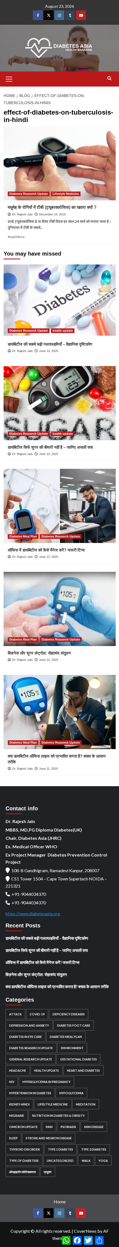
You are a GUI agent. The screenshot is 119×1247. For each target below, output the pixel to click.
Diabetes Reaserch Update (28, 193)
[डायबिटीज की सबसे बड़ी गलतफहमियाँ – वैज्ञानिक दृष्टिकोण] (60, 300)
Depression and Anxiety (29, 1025)
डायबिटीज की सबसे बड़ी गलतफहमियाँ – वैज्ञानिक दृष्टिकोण (50, 344)
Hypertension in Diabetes (30, 1093)
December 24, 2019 (52, 214)
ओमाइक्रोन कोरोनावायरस (22, 1172)
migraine (16, 1115)
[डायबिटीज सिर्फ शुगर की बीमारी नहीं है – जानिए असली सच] (60, 403)
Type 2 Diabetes (93, 1149)
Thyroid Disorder (24, 1149)
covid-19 (37, 1014)
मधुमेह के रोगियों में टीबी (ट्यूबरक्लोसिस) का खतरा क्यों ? (52, 207)
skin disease (94, 1127)
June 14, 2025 (48, 351)
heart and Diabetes (83, 1070)
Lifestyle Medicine (66, 193)
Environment (72, 1048)
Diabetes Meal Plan (23, 536)
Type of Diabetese (24, 1160)
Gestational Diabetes (78, 1059)
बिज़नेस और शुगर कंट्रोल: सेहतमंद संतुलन (39, 653)
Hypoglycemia (71, 1093)
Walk (86, 1160)
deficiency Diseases (69, 1014)
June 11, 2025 (48, 768)
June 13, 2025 (48, 454)
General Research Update (30, 1059)
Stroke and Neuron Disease (49, 1138)
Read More (16, 237)
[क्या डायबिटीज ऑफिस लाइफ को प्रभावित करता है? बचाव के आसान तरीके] (60, 712)
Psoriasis (68, 1127)
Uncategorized (60, 1160)
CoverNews (85, 1231)
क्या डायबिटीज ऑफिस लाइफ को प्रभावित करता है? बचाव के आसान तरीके (57, 986)
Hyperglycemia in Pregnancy (46, 1081)
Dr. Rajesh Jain (22, 214)
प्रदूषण (47, 1172)
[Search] (109, 78)
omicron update (23, 1127)
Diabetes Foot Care (73, 1025)
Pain (49, 1127)
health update (63, 330)
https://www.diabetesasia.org (33, 913)
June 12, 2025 (48, 556)
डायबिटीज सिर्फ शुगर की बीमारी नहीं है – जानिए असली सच (50, 447)
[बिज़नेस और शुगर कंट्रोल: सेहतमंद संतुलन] (60, 609)
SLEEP (13, 1138)
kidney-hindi (19, 1104)
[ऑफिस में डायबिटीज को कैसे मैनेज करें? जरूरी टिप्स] (60, 506)
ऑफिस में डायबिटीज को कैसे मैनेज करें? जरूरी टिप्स (46, 550)
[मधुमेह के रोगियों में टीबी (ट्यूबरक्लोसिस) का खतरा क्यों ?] (60, 163)
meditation (85, 1104)
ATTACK (15, 1014)
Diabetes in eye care (25, 1036)
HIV (11, 1081)
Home (60, 1201)
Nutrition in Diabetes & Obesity (58, 1115)
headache (17, 1070)
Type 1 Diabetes (60, 1149)
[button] (9, 78)
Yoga (103, 1160)
